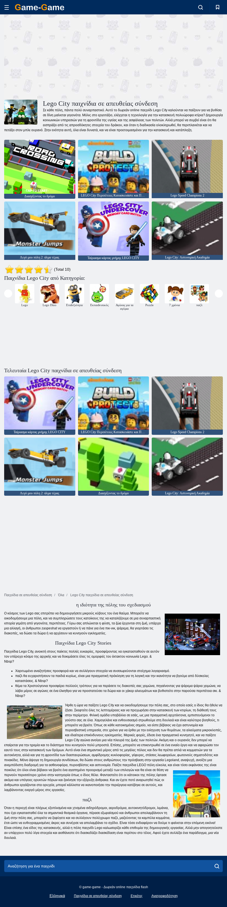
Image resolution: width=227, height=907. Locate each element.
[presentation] (8, 294)
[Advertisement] (58, 56)
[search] (217, 866)
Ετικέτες (137, 896)
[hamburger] (6, 7)
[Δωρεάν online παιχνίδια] (40, 7)
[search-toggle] (201, 7)
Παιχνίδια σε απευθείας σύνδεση (98, 896)
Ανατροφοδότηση (164, 896)
